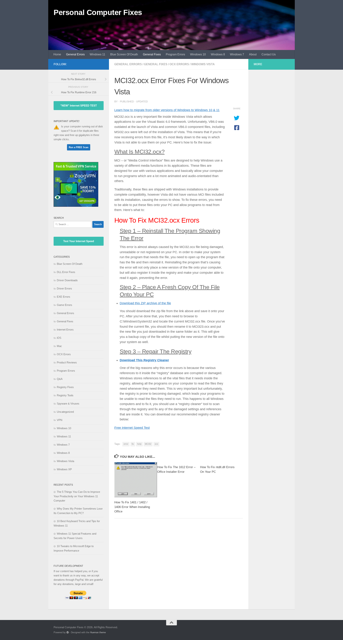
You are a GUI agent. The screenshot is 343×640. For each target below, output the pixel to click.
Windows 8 (218, 54)
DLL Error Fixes (66, 272)
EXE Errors (63, 296)
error (126, 444)
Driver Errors (64, 288)
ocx (156, 444)
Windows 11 (97, 54)
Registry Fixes (65, 387)
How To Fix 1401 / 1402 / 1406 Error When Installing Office (132, 507)
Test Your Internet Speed (78, 241)
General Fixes (152, 54)
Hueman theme (98, 632)
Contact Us (269, 54)
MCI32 (148, 444)
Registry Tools (65, 395)
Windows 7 (237, 54)
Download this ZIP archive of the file (145, 303)
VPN (59, 419)
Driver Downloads (67, 280)
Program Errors (175, 54)
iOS (59, 337)
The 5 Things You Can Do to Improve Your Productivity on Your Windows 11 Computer (77, 496)
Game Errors (64, 304)
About (253, 54)
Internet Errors (65, 329)
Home (57, 54)
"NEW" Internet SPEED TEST (78, 105)
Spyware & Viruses (68, 403)
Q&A (60, 378)
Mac (59, 346)
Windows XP (64, 469)
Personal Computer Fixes (98, 12)
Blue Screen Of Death (124, 54)
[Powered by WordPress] (67, 632)
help (139, 444)
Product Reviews (67, 362)
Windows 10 (198, 54)
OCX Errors (179, 64)
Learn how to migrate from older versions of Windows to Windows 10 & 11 (167, 110)
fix (133, 444)
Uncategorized (65, 411)
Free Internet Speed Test (132, 428)
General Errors (75, 54)
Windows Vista (203, 64)
